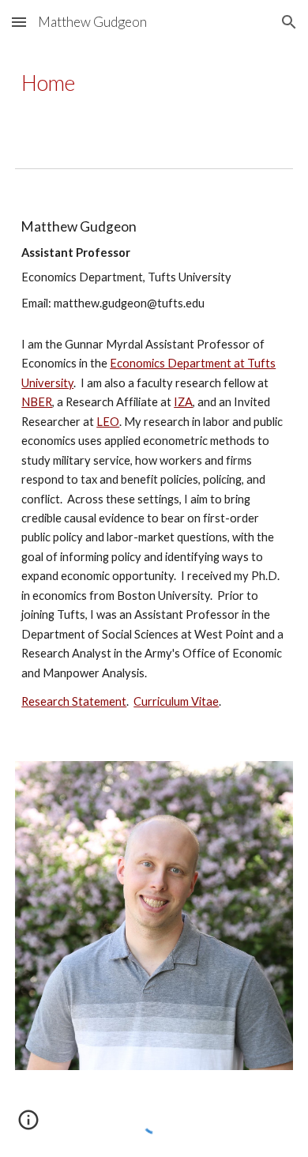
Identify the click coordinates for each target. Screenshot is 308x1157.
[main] (154, 83)
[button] (19, 21)
